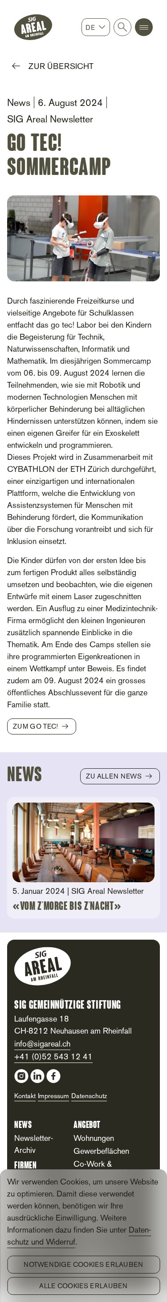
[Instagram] (21, 1076)
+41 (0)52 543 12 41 (53, 1057)
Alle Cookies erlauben (83, 1286)
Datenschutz (89, 1096)
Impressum (53, 1096)
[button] (144, 27)
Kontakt (25, 1096)
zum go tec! (35, 727)
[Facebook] (53, 1076)
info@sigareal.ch (42, 1044)
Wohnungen (93, 1139)
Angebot (87, 1125)
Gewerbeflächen (101, 1152)
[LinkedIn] (37, 1076)
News (23, 1125)
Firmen (25, 1166)
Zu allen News (114, 777)
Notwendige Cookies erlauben (83, 1265)
